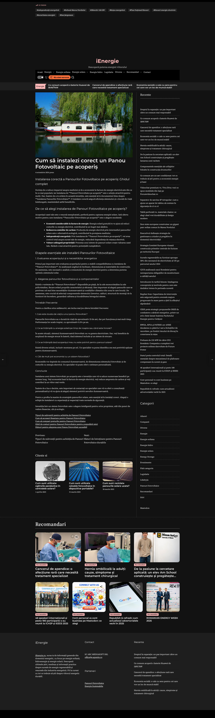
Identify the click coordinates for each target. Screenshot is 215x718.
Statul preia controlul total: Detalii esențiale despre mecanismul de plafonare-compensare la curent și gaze (160, 358)
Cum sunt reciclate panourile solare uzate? (116, 484)
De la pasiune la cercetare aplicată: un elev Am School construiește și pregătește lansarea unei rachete (159, 157)
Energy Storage (147, 456)
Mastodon (144, 508)
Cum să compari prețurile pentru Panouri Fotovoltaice (60, 421)
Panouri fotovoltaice (149, 485)
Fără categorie (146, 468)
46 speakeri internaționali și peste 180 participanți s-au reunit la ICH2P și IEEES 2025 (159, 370)
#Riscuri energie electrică (164, 10)
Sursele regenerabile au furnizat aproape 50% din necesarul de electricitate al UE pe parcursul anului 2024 (159, 260)
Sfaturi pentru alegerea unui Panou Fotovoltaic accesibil (61, 427)
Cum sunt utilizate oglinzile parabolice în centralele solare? (47, 486)
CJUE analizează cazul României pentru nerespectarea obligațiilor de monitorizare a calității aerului (159, 272)
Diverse (118, 72)
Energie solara (78, 72)
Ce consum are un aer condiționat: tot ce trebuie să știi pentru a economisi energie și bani (159, 178)
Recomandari (133, 72)
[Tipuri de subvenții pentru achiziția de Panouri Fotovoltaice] (3, 359)
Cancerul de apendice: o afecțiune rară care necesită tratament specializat (89, 86)
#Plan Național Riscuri (139, 10)
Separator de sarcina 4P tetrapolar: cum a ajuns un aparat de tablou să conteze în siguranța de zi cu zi (159, 203)
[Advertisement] (107, 37)
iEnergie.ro (40, 655)
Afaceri (143, 416)
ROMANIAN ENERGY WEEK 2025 (162, 619)
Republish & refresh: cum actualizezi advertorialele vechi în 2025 (123, 621)
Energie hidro (96, 72)
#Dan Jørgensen (66, 15)
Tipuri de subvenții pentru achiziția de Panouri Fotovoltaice (63, 415)
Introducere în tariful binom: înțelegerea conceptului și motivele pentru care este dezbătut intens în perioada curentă (159, 285)
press (52, 172)
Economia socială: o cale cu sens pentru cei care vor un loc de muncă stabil (134, 86)
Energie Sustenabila (94, 686)
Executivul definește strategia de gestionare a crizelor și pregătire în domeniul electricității (156, 236)
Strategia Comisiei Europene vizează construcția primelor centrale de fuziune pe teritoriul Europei (159, 248)
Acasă (40, 72)
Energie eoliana (63, 72)
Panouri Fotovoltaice (94, 683)
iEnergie (107, 61)
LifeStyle (144, 480)
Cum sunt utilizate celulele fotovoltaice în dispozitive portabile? (82, 486)
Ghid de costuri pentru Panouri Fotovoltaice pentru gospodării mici (66, 424)
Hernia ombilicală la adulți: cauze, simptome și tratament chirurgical (176, 86)
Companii (144, 421)
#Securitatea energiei (46, 15)
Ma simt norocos (61, 77)
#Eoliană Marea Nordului (74, 10)
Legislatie (108, 72)
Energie (48, 72)
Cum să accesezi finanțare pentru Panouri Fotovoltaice (60, 418)
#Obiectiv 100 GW (97, 10)
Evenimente (145, 462)
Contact (147, 72)
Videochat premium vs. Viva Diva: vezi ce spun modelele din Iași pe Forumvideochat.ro (159, 190)
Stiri (142, 497)
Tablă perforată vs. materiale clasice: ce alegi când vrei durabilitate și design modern (158, 215)
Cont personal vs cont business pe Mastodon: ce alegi (87, 621)
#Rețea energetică (117, 10)
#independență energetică (48, 10)
